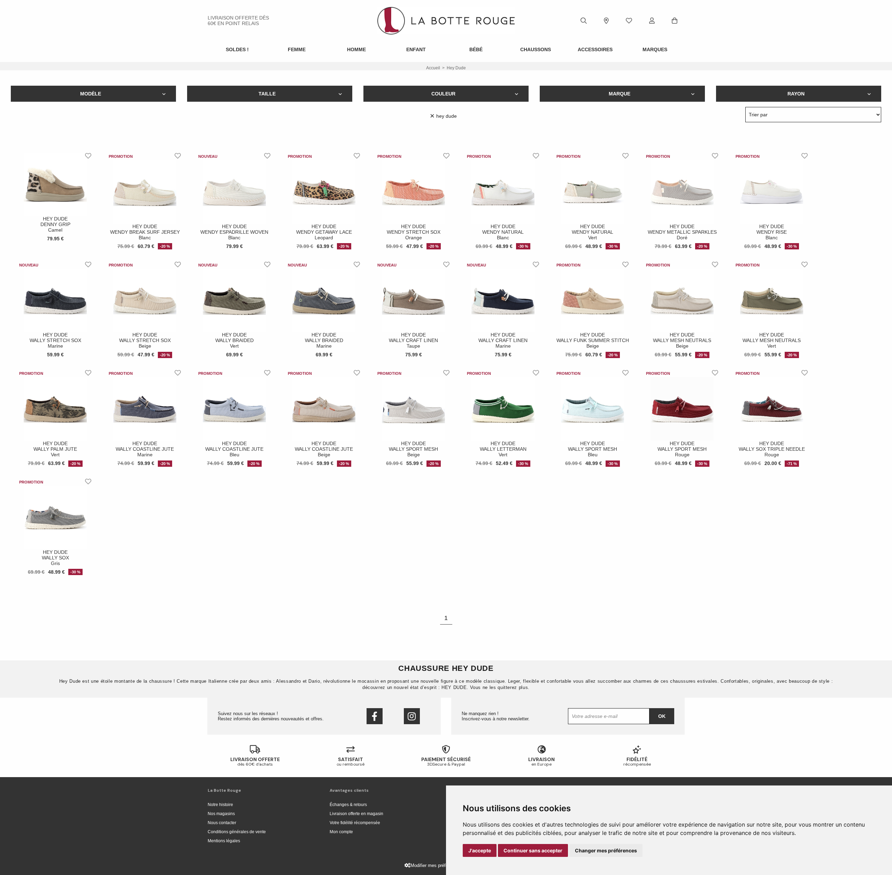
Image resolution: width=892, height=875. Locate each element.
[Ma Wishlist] (629, 20)
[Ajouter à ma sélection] (88, 156)
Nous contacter (222, 822)
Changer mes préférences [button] (606, 850)
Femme (297, 49)
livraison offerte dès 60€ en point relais (238, 20)
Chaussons (535, 49)
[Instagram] (412, 716)
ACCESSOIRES (595, 49)
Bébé (476, 49)
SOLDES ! (237, 49)
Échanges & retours (348, 804)
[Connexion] (652, 20)
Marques (655, 49)
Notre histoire (220, 804)
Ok (662, 716)
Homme (356, 49)
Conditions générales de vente (237, 831)
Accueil (433, 67)
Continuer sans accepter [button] (532, 850)
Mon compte (341, 831)
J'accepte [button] (479, 850)
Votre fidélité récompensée (355, 822)
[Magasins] (606, 20)
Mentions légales (224, 840)
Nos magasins (221, 813)
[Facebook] (375, 716)
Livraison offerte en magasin (356, 813)
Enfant (416, 49)
